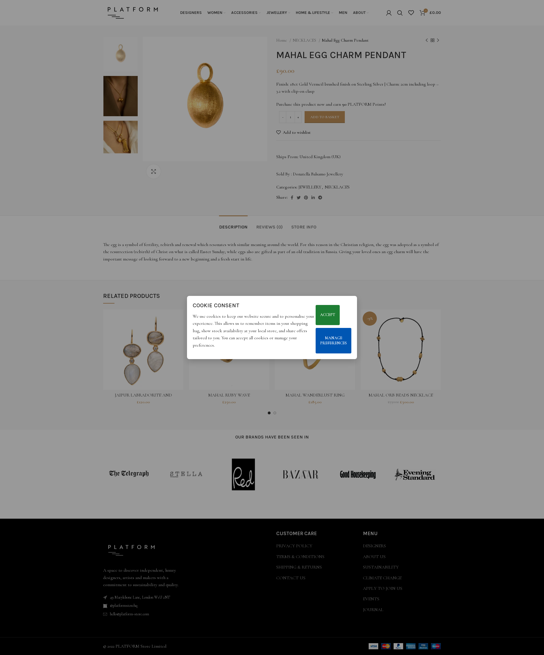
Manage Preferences (333, 340)
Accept (327, 315)
